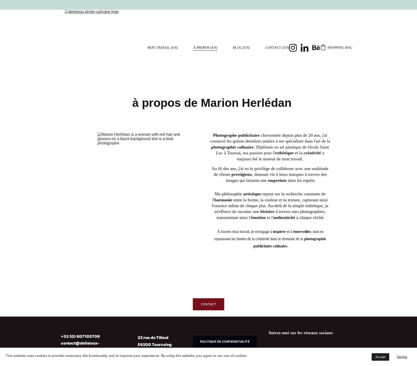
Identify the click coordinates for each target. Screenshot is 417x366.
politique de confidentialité (225, 341)
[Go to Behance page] (316, 48)
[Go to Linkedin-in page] (306, 48)
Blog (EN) (241, 47)
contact (208, 304)
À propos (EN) (205, 47)
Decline (402, 357)
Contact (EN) (277, 47)
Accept (380, 357)
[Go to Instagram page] (295, 48)
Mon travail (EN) (162, 47)
